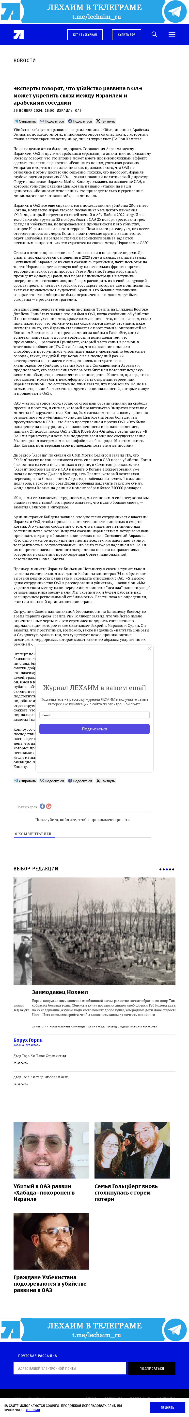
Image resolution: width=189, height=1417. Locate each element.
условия (33, 1410)
